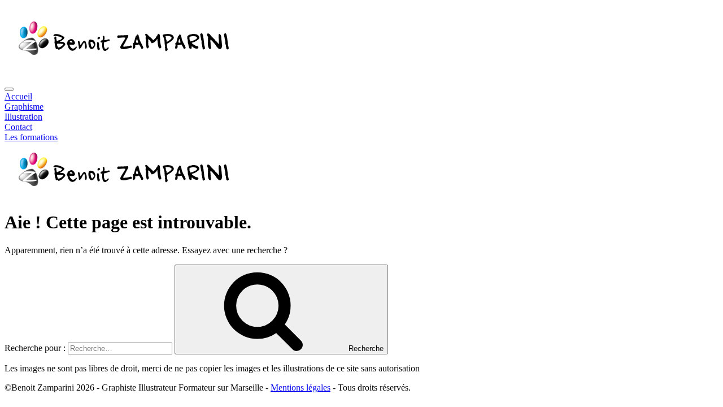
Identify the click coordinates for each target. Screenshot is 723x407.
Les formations (31, 137)
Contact (18, 127)
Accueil (18, 96)
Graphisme (24, 106)
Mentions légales (300, 387)
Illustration (23, 117)
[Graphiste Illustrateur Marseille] (121, 195)
